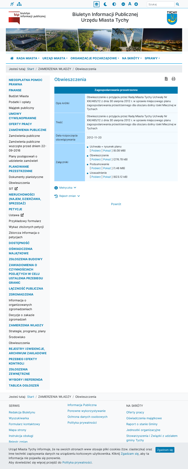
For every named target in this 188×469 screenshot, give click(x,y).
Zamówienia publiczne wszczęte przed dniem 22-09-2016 (27, 146)
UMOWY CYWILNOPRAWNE (22, 116)
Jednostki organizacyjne (143, 430)
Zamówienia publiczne (24, 136)
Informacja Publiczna (82, 405)
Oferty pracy (135, 412)
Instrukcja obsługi (21, 436)
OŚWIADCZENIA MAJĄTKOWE (20, 251)
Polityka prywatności (82, 422)
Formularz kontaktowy (24, 424)
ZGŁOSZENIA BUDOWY (26, 259)
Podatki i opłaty (20, 102)
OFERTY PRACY (20, 124)
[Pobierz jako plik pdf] (166, 79)
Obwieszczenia (19, 183)
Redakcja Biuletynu (22, 412)
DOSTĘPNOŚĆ (19, 243)
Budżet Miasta (19, 96)
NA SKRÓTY (131, 58)
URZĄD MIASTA (53, 58)
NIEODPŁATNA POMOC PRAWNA (25, 82)
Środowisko (17, 337)
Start (30, 69)
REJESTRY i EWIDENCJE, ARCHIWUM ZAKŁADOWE (28, 351)
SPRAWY (151, 58)
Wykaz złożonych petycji (26, 227)
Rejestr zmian (18, 441)
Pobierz (96, 150)
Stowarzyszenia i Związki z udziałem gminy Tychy (152, 438)
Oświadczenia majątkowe (144, 418)
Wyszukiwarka (19, 418)
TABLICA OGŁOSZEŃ (24, 385)
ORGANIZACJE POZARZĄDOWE (93, 58)
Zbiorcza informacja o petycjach (24, 235)
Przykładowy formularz (25, 221)
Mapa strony (17, 430)
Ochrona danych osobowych (87, 417)
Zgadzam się (165, 449)
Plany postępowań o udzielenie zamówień (23, 158)
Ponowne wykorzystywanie (87, 411)
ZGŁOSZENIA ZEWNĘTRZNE (19, 371)
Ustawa (29, 215)
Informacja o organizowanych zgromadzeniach (20, 304)
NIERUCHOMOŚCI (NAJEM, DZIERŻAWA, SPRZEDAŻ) (25, 199)
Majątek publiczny (21, 108)
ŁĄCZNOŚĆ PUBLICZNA (26, 288)
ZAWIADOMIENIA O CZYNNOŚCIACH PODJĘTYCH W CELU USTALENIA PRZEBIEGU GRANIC (26, 273)
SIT (29, 188)
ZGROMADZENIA (21, 294)
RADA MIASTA (27, 58)
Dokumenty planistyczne (26, 177)
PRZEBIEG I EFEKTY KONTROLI (23, 361)
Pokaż (107, 150)
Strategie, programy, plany (27, 331)
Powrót (116, 204)
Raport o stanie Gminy (142, 424)
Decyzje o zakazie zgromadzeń (21, 317)
